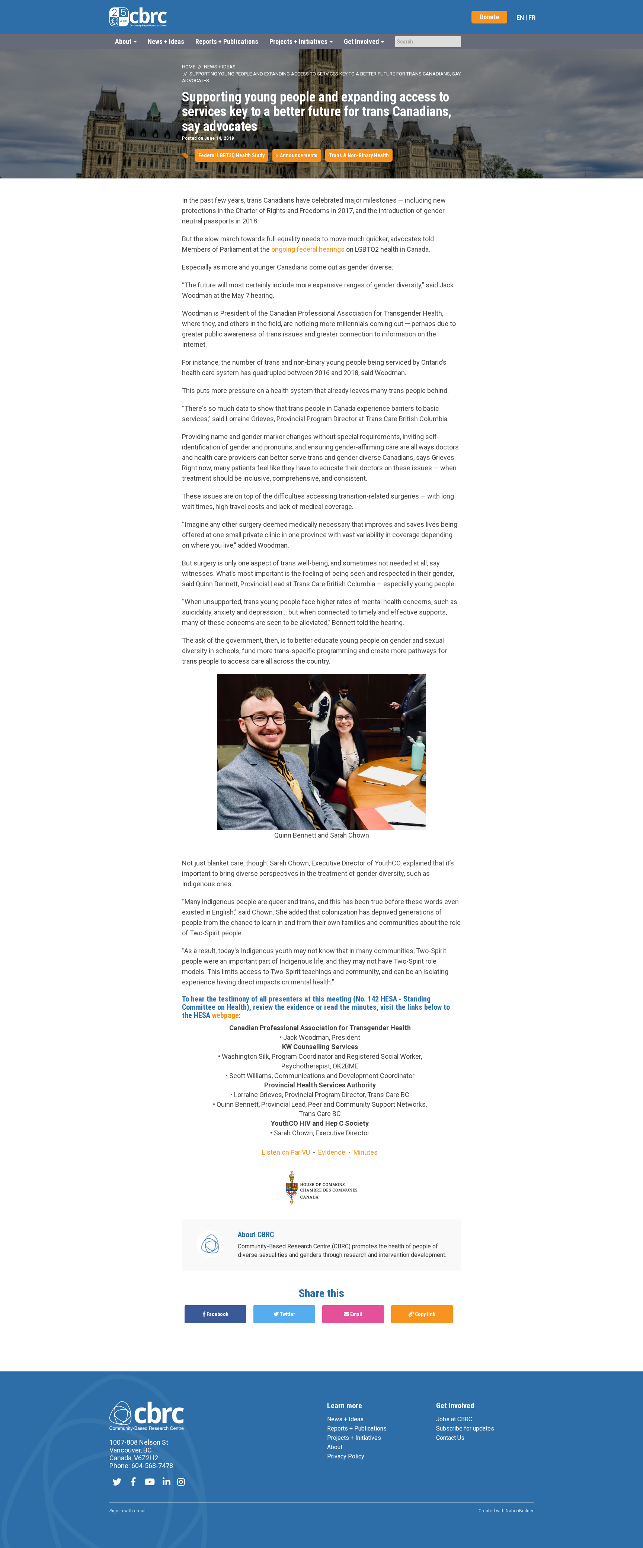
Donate (489, 17)
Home (188, 67)
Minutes (366, 1152)
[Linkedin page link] (166, 1483)
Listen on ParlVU (286, 1152)
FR (531, 17)
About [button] (124, 41)
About (334, 1447)
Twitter (287, 1314)
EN (520, 17)
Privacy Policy (345, 1456)
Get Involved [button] (362, 41)
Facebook (216, 1314)
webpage (225, 1015)
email (139, 1510)
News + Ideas (166, 41)
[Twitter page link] (116, 1483)
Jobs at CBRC (454, 1419)
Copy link (424, 1314)
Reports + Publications (226, 41)
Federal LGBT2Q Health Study (231, 155)
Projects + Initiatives (354, 1437)
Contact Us (450, 1437)
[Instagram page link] (181, 1483)
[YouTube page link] (149, 1483)
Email (355, 1314)
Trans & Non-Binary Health (359, 155)
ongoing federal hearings (308, 249)
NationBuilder (520, 1510)
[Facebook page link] (133, 1483)
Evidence (331, 1152)
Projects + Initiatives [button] (299, 41)
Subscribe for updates (465, 1428)
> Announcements (296, 155)
